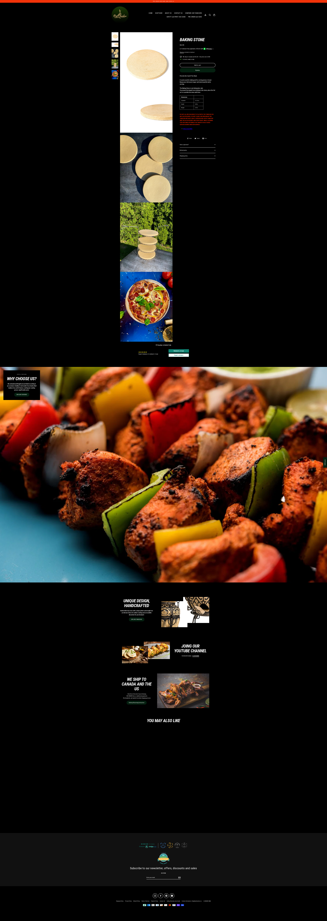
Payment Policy (154, 901)
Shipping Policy (119, 901)
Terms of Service (145, 901)
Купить (197, 70)
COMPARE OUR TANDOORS (193, 13)
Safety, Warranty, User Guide (173, 901)
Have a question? (184, 144)
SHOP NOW (158, 13)
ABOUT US (168, 13)
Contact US (162, 901)
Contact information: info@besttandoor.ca (192, 901)
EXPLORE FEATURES (22, 394)
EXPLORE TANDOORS (136, 619)
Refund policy (183, 150)
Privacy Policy (128, 901)
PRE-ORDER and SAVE (195, 17)
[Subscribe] (179, 877)
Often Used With (187, 129)
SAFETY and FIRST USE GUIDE (176, 17)
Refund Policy (136, 901)
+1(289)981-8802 (207, 901)
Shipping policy (184, 156)
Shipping (182, 52)
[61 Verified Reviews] (163, 865)
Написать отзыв (179, 351)
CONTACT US (178, 13)
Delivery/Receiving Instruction (136, 702)
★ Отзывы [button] (325, 462)
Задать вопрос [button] (178, 355)
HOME (151, 13)
